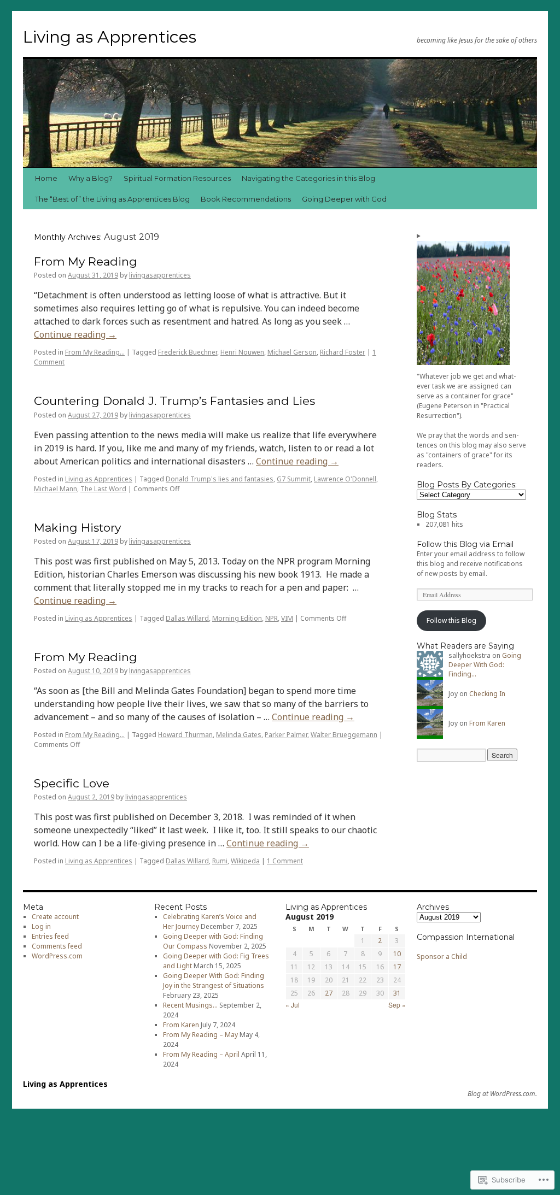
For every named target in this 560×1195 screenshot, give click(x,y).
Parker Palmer (286, 734)
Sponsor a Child (442, 956)
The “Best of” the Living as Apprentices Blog (112, 199)
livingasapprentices (160, 275)
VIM (287, 618)
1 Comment (285, 861)
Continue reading (75, 334)
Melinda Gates (238, 734)
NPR (271, 618)
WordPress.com (57, 956)
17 (397, 967)
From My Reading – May (200, 1034)
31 (397, 993)
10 (397, 953)
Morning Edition (237, 618)
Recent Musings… (190, 1005)
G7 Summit (294, 479)
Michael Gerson (292, 352)
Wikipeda (245, 861)
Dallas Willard (187, 618)
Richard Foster (342, 352)
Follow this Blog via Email (465, 544)
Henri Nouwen (242, 352)
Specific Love (71, 783)
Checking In (487, 693)
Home (46, 178)
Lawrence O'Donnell (345, 479)
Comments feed (57, 946)
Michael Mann (55, 488)
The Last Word (103, 488)
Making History (77, 527)
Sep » (397, 1004)
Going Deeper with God (344, 199)
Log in (41, 926)
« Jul (292, 1004)
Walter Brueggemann (344, 734)
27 (328, 993)
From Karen (487, 723)
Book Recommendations (246, 199)
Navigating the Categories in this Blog (308, 178)
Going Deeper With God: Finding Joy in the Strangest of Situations (213, 980)
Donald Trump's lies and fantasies (219, 479)
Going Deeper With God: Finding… (484, 665)
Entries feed (50, 936)
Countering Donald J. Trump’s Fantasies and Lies (174, 401)
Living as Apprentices (109, 37)
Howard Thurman (185, 734)
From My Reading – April (201, 1054)
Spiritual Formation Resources (177, 178)
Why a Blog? (90, 178)
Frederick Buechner (187, 352)
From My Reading (85, 261)
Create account (55, 916)
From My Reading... (95, 352)
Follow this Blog (451, 620)
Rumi (220, 861)
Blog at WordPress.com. (502, 1094)
